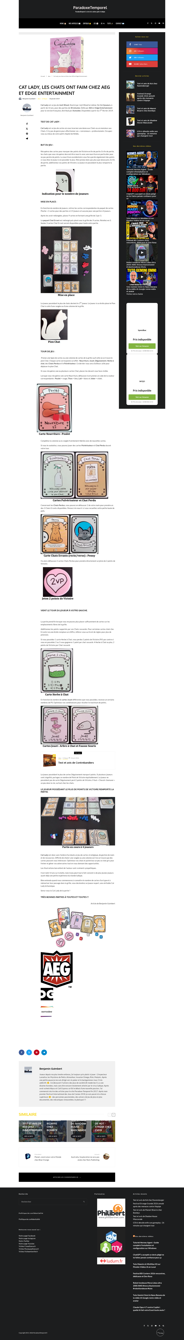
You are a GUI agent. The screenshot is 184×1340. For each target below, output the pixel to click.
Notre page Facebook (27, 1236)
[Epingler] (27, 133)
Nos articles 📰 (74, 23)
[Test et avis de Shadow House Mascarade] (79, 1131)
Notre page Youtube (26, 1244)
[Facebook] (148, 23)
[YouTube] (159, 23)
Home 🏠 (63, 23)
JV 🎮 (103, 23)
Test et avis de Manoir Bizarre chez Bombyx (146, 109)
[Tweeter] (27, 129)
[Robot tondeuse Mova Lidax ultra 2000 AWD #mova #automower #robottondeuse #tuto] (142, 252)
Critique (44, 99)
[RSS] (159, 1325)
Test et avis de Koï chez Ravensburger (147, 84)
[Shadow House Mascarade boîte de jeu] (130, 121)
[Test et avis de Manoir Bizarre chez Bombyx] (55, 1131)
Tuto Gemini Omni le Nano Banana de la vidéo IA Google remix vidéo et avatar (149, 1298)
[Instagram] (155, 23)
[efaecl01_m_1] (67, 52)
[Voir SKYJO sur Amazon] (142, 367)
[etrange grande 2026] (130, 97)
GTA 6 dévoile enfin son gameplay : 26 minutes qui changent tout (147, 133)
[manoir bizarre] (130, 109)
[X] (152, 23)
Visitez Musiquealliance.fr (29, 1249)
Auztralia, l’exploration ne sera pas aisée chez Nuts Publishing (85, 1157)
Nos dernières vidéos (144, 1236)
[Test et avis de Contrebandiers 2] (49, 760)
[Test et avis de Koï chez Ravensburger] (31, 1131)
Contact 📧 (120, 23)
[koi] (130, 85)
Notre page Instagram (27, 1238)
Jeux (39, 99)
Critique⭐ (87, 23)
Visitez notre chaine (134, 294)
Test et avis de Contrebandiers (76, 762)
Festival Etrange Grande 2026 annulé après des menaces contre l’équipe (146, 97)
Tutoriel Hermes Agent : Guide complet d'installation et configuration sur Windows (146, 1245)
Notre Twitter (24, 1241)
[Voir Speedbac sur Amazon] (142, 316)
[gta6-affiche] (130, 133)
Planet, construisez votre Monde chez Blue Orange (48, 1157)
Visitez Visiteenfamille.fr (28, 1251)
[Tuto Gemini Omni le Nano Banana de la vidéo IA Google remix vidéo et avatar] (142, 277)
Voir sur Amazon (142, 346)
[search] (84, 1202)
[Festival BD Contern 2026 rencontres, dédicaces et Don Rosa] (142, 230)
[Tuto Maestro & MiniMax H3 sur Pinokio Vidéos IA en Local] (142, 208)
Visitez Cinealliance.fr (27, 1246)
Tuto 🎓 (110, 23)
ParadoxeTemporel (90, 7)
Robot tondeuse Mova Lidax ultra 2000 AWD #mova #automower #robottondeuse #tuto (147, 1286)
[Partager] (27, 124)
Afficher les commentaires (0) (65, 1177)
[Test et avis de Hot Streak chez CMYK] (103, 1131)
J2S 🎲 (96, 23)
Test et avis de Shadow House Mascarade (147, 121)
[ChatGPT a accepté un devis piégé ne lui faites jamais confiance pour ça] (142, 184)
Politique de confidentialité (29, 1219)
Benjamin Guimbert (29, 99)
